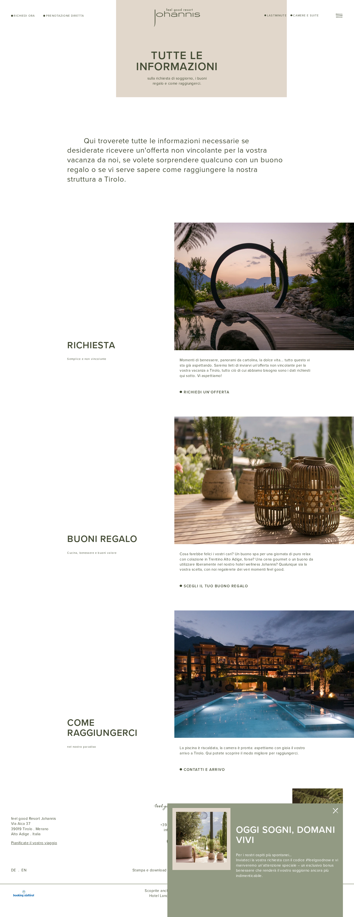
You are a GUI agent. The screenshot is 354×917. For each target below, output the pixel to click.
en (23, 870)
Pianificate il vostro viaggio (34, 842)
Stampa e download (149, 870)
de (13, 870)
